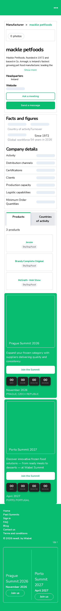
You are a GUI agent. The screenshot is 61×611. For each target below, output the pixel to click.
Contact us (9, 529)
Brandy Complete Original (29, 261)
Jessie (29, 242)
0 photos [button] (16, 36)
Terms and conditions (15, 533)
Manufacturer (15, 25)
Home (6, 511)
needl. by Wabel (22, 538)
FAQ (5, 522)
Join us (15, 593)
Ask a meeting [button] (30, 96)
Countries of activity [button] (44, 219)
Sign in (7, 518)
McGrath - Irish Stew (29, 280)
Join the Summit (30, 369)
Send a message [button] (30, 105)
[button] (30, 70)
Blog (6, 526)
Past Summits (11, 514)
